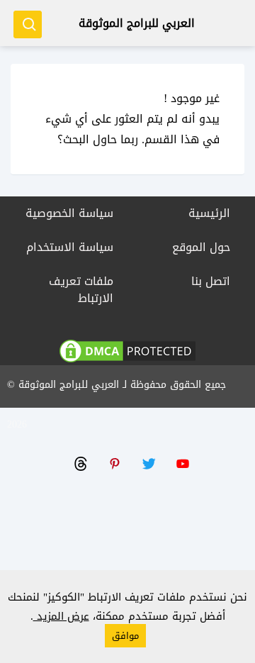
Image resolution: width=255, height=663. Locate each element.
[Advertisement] (127, 535)
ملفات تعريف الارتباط (81, 289)
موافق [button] (125, 636)
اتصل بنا (210, 281)
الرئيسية (209, 213)
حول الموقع (201, 247)
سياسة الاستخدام (69, 247)
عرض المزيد (61, 616)
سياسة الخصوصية (69, 213)
